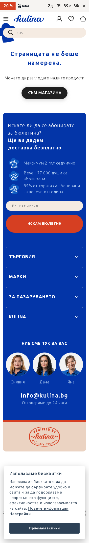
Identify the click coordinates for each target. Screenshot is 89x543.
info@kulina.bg (44, 395)
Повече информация (48, 508)
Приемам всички (44, 528)
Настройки (20, 514)
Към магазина (44, 93)
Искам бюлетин (44, 224)
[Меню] (6, 19)
